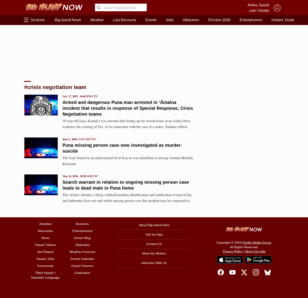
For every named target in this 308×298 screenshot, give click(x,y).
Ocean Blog (82, 238)
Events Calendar (82, 259)
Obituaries (191, 20)
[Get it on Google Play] (258, 260)
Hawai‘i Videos (45, 245)
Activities (45, 224)
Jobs (169, 20)
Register (264, 10)
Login (252, 10)
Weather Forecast (82, 252)
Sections (38, 20)
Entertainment (251, 20)
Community (45, 266)
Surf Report (45, 252)
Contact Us (154, 244)
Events (150, 20)
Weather (97, 20)
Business (82, 224)
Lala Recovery (124, 20)
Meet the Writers (154, 253)
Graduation (82, 273)
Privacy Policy (232, 251)
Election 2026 (219, 20)
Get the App (154, 234)
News (45, 238)
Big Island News (68, 20)
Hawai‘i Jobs (45, 259)
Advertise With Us (154, 263)
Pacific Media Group (256, 242)
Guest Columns (82, 266)
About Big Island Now (154, 225)
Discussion (45, 231)
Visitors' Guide (282, 20)
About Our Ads (255, 251)
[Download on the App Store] (230, 260)
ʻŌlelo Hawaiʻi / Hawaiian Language (45, 275)
